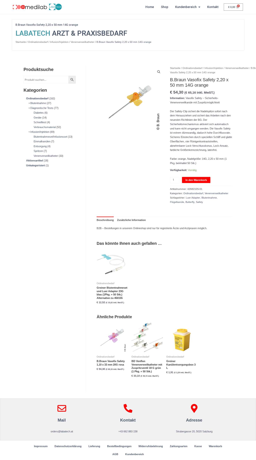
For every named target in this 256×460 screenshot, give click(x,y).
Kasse (198, 446)
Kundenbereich (186, 7)
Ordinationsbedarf (38, 42)
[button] (159, 72)
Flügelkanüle (177, 202)
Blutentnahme (209, 197)
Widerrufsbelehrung (150, 446)
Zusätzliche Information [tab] (131, 220)
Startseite (20, 42)
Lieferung (94, 446)
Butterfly (190, 202)
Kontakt (213, 7)
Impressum (41, 446)
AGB (115, 454)
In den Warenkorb (196, 180)
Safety (199, 202)
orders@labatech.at (62, 431)
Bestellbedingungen (119, 446)
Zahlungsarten (178, 446)
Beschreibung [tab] (105, 220)
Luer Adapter (193, 197)
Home (149, 7)
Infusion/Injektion (59, 42)
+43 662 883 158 (127, 431)
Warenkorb (215, 446)
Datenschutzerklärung (68, 446)
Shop (164, 7)
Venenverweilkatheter (82, 42)
